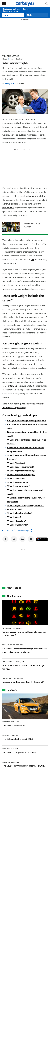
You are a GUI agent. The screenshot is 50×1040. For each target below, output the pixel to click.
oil (24, 196)
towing (13, 386)
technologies (8, 207)
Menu (4, 3)
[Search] (46, 3)
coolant (33, 196)
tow (32, 259)
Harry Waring (11, 83)
